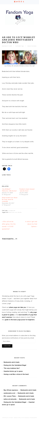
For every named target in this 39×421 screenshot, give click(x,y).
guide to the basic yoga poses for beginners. (20, 320)
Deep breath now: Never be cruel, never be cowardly (10, 199)
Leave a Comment (31, 46)
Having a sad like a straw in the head (16, 374)
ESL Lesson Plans (10, 396)
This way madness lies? (12, 368)
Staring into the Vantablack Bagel (15, 365)
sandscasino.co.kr (9, 393)
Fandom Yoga (19, 17)
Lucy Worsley (18, 212)
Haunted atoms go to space (13, 371)
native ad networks (10, 399)
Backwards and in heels (12, 362)
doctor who (11, 212)
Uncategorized (11, 210)
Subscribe (7, 345)
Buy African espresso (11, 390)
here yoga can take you (18, 307)
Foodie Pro (17, 417)
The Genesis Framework (29, 417)
